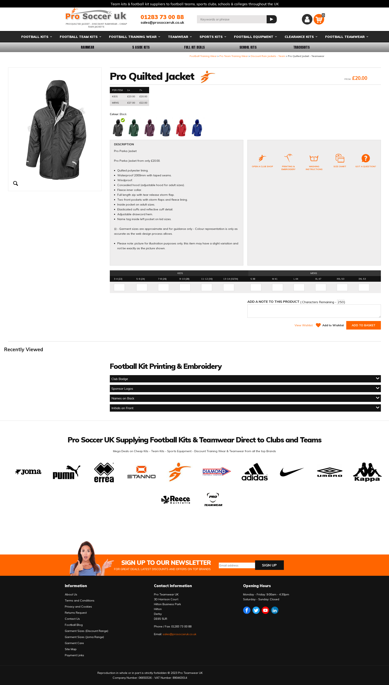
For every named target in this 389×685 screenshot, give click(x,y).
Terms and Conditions (79, 600)
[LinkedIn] (274, 610)
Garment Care (74, 643)
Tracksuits (301, 47)
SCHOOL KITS (247, 47)
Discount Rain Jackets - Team (268, 56)
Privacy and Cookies (78, 606)
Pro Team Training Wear (233, 56)
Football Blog (74, 625)
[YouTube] (265, 610)
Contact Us (72, 619)
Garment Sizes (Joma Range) (84, 637)
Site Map (71, 649)
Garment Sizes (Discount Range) (86, 631)
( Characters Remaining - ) (296, 302)
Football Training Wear (203, 56)
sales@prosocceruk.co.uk (162, 22)
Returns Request (76, 612)
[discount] (207, 77)
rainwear (87, 47)
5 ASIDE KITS (141, 47)
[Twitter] (256, 610)
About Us (71, 594)
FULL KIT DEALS (194, 47)
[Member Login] (307, 19)
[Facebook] (246, 610)
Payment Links (74, 655)
